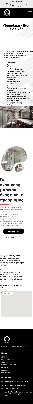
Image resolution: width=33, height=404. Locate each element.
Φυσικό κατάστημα (13, 231)
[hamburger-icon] (30, 12)
